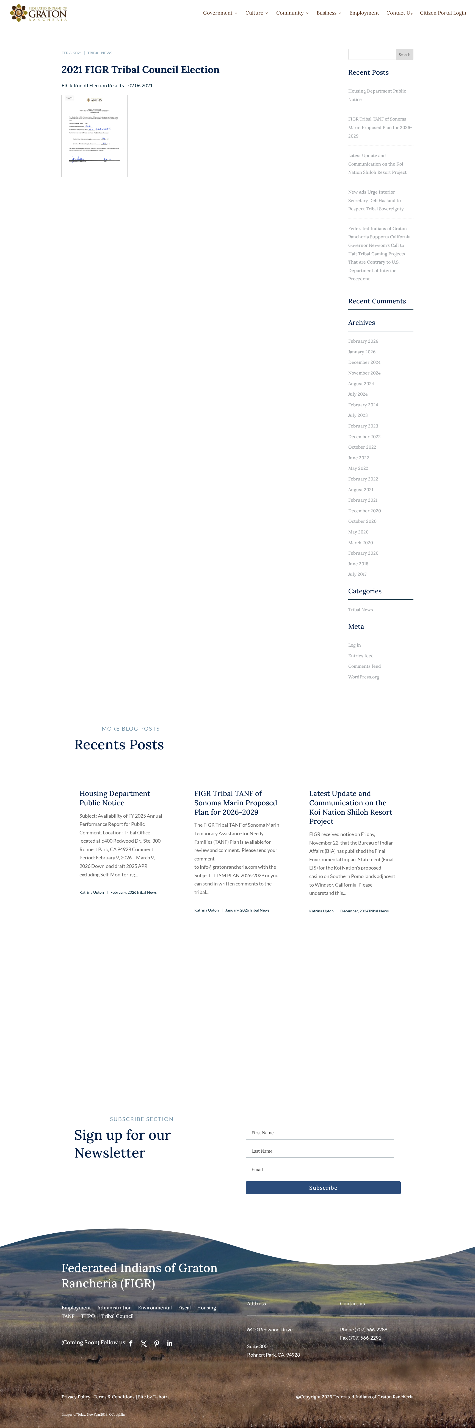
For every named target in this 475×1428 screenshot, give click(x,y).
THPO (88, 1316)
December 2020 (364, 510)
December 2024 (364, 362)
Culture (254, 13)
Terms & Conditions (114, 1396)
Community (290, 13)
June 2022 (358, 457)
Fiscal (184, 1307)
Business (326, 13)
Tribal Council (117, 1316)
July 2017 (357, 574)
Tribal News (99, 53)
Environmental (155, 1307)
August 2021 (360, 489)
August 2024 (361, 383)
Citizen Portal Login (443, 13)
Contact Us (399, 13)
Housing (206, 1307)
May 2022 (358, 468)
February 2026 (363, 341)
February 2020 (363, 553)
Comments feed (364, 666)
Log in (354, 645)
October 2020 (362, 521)
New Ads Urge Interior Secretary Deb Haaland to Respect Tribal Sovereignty (376, 200)
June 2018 (358, 563)
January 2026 (361, 351)
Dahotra (161, 1396)
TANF (68, 1316)
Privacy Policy (76, 1396)
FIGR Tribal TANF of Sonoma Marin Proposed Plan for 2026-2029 (380, 127)
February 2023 (363, 426)
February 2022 (363, 479)
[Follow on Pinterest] (157, 1343)
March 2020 (360, 542)
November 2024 (364, 373)
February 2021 (362, 500)
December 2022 (364, 436)
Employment (364, 13)
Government (218, 13)
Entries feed (361, 655)
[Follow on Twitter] (144, 1343)
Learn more (237, 1047)
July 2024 (358, 394)
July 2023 (358, 415)
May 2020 (358, 532)
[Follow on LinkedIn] (170, 1343)
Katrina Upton (91, 892)
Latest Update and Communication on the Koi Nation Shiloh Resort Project (377, 164)
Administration (114, 1307)
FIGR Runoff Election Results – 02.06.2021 (107, 85)
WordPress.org (363, 677)
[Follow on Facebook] (131, 1343)
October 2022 (362, 447)
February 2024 (363, 404)
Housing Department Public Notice (377, 95)
